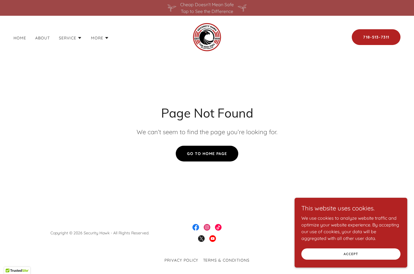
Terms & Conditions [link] (226, 260)
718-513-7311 (376, 37)
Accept (351, 254)
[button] (70, 38)
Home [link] (20, 38)
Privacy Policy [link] (181, 260)
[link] (207, 36)
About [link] (42, 38)
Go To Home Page (207, 153)
